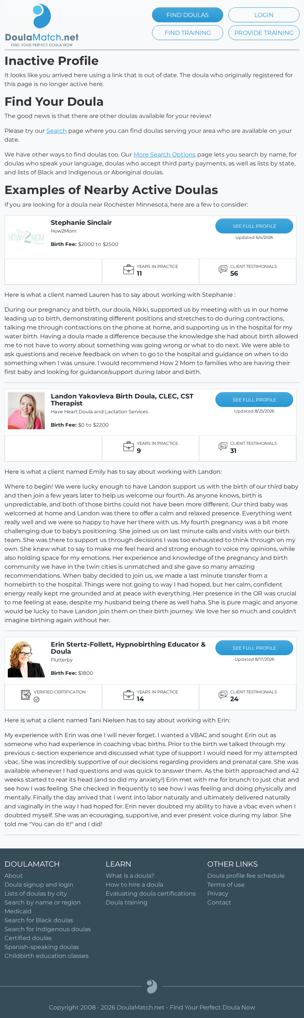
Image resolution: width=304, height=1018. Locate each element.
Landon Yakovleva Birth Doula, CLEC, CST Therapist (122, 399)
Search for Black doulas (38, 920)
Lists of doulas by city (35, 893)
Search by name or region (42, 902)
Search (56, 130)
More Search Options (164, 154)
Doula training (127, 902)
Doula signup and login (38, 884)
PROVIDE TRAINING (264, 32)
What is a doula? (130, 875)
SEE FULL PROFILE (254, 226)
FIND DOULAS (187, 15)
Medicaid (18, 911)
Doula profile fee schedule (246, 875)
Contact (219, 902)
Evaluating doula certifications (151, 893)
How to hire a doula (134, 884)
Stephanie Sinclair (81, 222)
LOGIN (264, 15)
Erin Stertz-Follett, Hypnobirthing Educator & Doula (128, 647)
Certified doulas (28, 938)
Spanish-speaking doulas (41, 946)
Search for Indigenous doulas (47, 929)
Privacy (217, 893)
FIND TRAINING (188, 32)
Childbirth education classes (46, 955)
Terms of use (226, 884)
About (13, 875)
